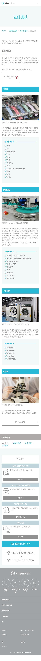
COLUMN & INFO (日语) (27, 630)
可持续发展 (5, 616)
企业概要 (34, 589)
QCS (3, 622)
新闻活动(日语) (6, 590)
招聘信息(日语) (25, 590)
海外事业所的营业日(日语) (16, 591)
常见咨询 (4, 634)
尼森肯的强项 (6, 611)
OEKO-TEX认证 (7, 605)
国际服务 (4, 630)
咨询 (3, 642)
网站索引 (4, 646)
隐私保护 (23, 642)
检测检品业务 (6, 599)
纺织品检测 (6, 437)
